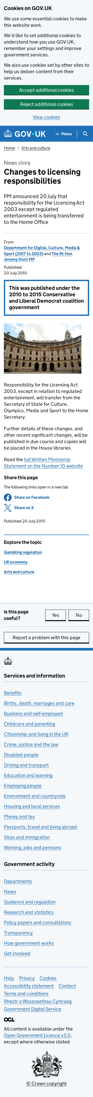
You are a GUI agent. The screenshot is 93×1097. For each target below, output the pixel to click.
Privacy (27, 978)
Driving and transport (26, 765)
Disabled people (21, 755)
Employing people (23, 786)
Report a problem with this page (46, 637)
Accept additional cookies (46, 90)
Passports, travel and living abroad (40, 827)
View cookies (46, 117)
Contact (67, 986)
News (10, 892)
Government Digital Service (32, 1009)
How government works (29, 943)
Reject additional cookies (46, 104)
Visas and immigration (27, 837)
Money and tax (19, 817)
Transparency (18, 933)
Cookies (48, 978)
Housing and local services (32, 806)
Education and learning (28, 775)
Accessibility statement (29, 986)
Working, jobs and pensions (32, 847)
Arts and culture (35, 148)
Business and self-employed (33, 713)
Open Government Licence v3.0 (37, 1035)
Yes (59, 615)
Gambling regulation (23, 552)
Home (9, 148)
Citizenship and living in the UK (36, 734)
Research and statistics (29, 912)
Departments (18, 881)
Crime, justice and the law (31, 744)
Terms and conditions (26, 994)
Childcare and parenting (29, 724)
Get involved (17, 953)
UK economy (15, 562)
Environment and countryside (35, 796)
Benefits (12, 693)
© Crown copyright (46, 1083)
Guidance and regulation (30, 902)
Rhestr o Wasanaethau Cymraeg (38, 1001)
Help (9, 978)
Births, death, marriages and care (39, 703)
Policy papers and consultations (37, 922)
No (82, 615)
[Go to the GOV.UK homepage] (25, 134)
